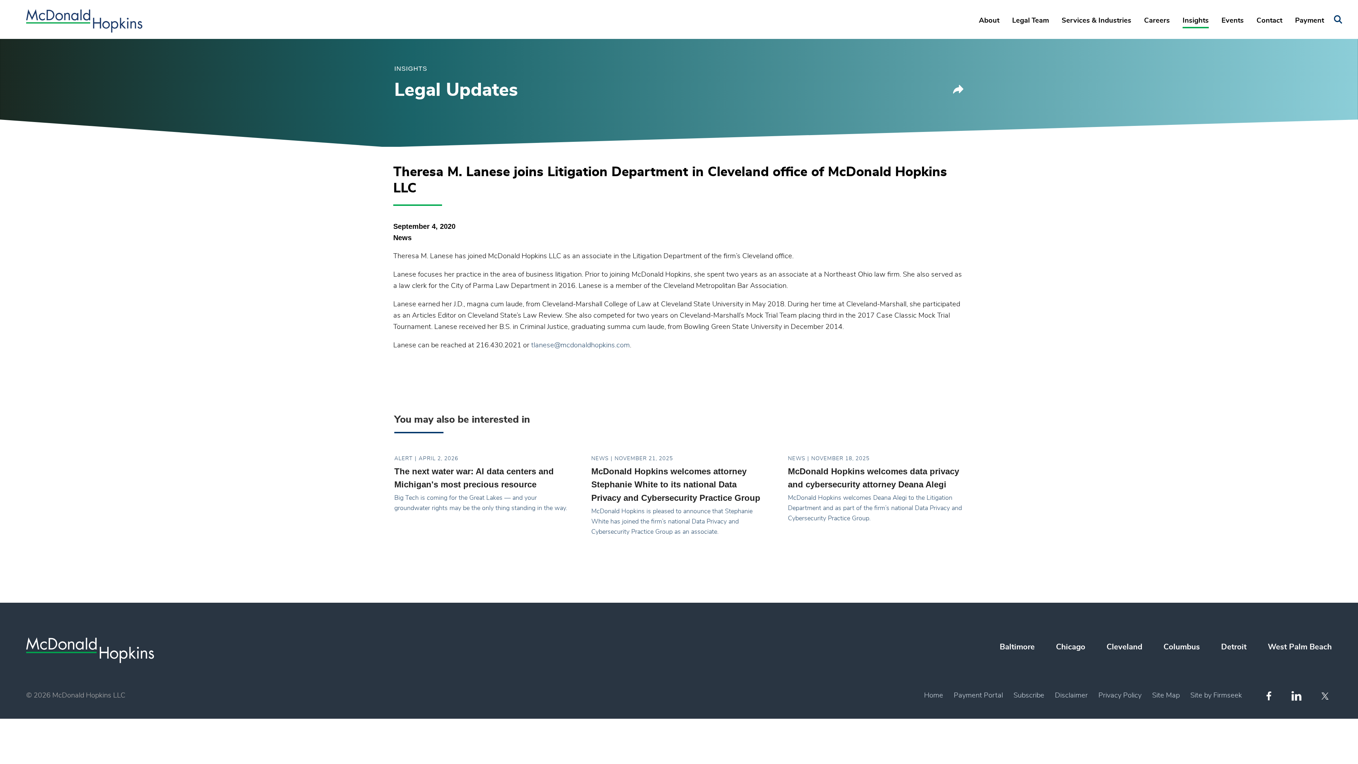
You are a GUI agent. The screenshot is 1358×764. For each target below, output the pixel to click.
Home (933, 695)
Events (1232, 20)
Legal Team (1030, 20)
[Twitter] (1326, 696)
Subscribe (1029, 695)
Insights (1196, 20)
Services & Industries (1096, 20)
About (989, 20)
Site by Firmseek (1216, 695)
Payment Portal (978, 695)
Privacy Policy (1120, 695)
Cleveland (1124, 647)
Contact (1269, 20)
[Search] (1338, 19)
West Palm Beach (1300, 647)
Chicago (1070, 647)
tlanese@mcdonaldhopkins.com (580, 345)
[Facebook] (1269, 696)
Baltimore (1017, 647)
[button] (958, 91)
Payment (1309, 20)
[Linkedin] (1296, 696)
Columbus (1181, 647)
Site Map (1166, 695)
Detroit (1234, 647)
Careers (1157, 20)
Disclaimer (1071, 695)
